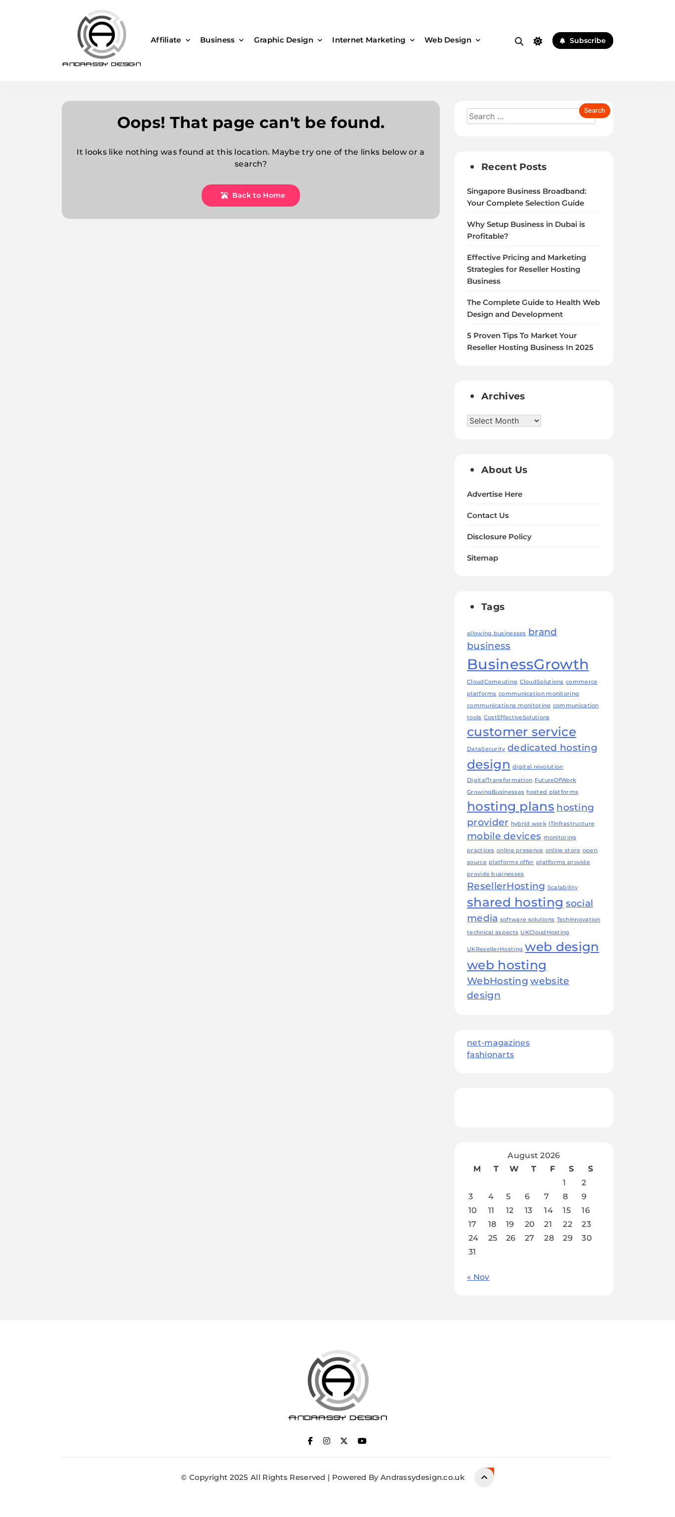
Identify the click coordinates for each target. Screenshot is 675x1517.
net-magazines (498, 1042)
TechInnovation (578, 919)
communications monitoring (509, 705)
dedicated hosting (552, 747)
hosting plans (510, 806)
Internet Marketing (368, 39)
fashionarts (490, 1054)
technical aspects (492, 932)
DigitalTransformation (499, 780)
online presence (520, 850)
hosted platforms (552, 792)
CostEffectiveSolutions (517, 717)
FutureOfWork (556, 780)
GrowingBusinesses (495, 792)
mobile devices (504, 836)
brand (542, 632)
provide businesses (495, 874)
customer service (521, 731)
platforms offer (511, 862)
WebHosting (497, 981)
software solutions (527, 919)
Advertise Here (494, 494)
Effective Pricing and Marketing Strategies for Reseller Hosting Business (526, 269)
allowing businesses (496, 633)
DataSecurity (486, 749)
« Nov (478, 1277)
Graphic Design (283, 39)
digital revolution (537, 767)
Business (217, 39)
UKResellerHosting (495, 949)
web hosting (507, 964)
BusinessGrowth (528, 664)
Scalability (563, 887)
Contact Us (488, 515)
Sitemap (482, 558)
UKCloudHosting (544, 932)
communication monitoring (539, 694)
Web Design (447, 39)
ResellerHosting (506, 886)
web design (562, 946)
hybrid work (529, 824)
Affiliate (166, 39)
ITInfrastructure (571, 824)
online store (563, 850)
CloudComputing (492, 682)
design (488, 764)
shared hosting (515, 902)
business (488, 645)
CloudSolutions (542, 682)
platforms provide (563, 862)
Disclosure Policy (499, 536)
